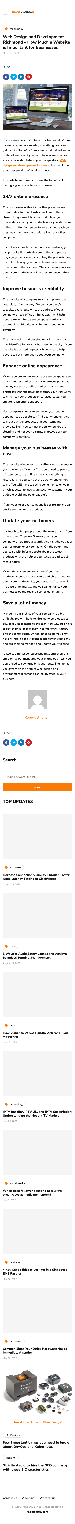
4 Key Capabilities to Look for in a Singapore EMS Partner (35, 1272)
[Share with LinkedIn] (21, 77)
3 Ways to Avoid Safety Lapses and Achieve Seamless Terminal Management (35, 956)
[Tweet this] (13, 77)
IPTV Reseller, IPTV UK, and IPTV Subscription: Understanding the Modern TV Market (37, 1114)
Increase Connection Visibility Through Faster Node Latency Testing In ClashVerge (36, 877)
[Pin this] (28, 77)
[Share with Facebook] (6, 77)
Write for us (47, 1498)
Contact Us (10, 1498)
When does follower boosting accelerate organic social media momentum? (32, 1193)
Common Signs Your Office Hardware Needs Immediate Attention (35, 1351)
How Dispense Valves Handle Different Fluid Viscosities (35, 1035)
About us (28, 1498)
